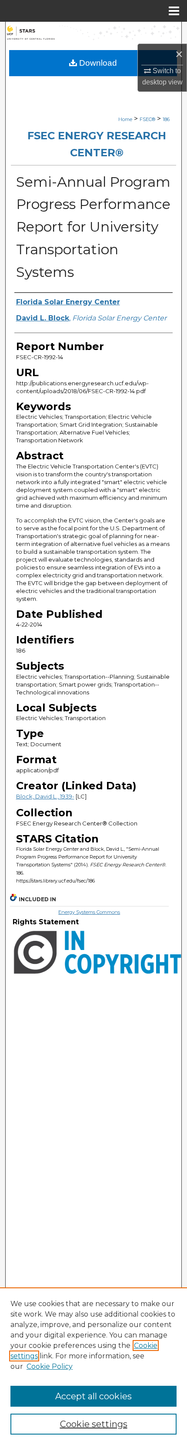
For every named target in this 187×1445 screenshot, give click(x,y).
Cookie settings (93, 1424)
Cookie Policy (50, 1366)
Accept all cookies (93, 1396)
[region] (93, 1366)
